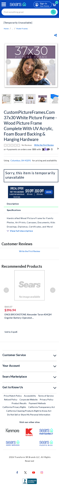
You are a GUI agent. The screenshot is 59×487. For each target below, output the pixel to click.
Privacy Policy (46, 399)
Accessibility (30, 395)
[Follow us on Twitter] (25, 472)
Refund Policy (10, 399)
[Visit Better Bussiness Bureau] (29, 481)
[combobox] (30, 12)
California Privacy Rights (14, 407)
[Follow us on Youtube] (34, 472)
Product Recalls (19, 403)
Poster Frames (22, 28)
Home (6, 28)
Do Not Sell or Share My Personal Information (28, 414)
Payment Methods (37, 403)
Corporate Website (29, 399)
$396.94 (10, 310)
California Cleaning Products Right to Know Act (28, 411)
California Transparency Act (41, 407)
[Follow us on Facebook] (17, 472)
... (12, 28)
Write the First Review (44, 145)
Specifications (14, 210)
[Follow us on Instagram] (42, 472)
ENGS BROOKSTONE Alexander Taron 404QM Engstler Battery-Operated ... (28, 316)
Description (13, 203)
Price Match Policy (13, 395)
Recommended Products (22, 266)
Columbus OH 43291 (20, 160)
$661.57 (8, 306)
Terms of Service (46, 395)
